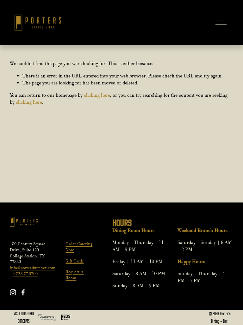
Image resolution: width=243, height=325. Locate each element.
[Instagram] (13, 292)
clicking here (97, 95)
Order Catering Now (78, 247)
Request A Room (74, 275)
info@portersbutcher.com (32, 267)
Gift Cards (74, 261)
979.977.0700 (25, 273)
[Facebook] (23, 292)
